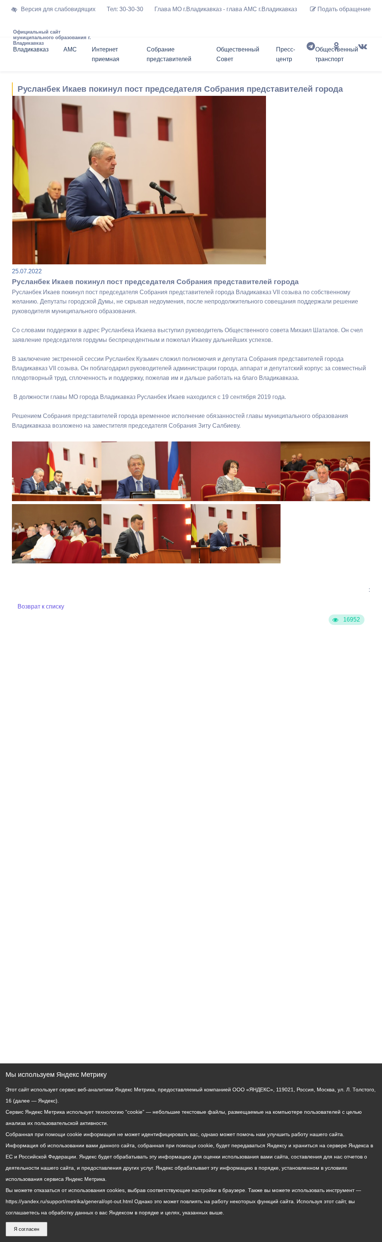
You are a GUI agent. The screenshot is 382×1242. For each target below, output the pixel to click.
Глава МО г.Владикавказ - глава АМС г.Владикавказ (225, 9)
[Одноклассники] (336, 56)
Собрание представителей (169, 54)
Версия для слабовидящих (58, 9)
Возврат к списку (41, 606)
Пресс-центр (285, 54)
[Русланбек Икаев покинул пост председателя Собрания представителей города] (56, 499)
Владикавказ (30, 49)
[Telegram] (310, 56)
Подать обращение (343, 9)
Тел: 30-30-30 (125, 9)
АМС (70, 49)
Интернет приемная (105, 54)
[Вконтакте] (362, 56)
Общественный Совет (237, 54)
